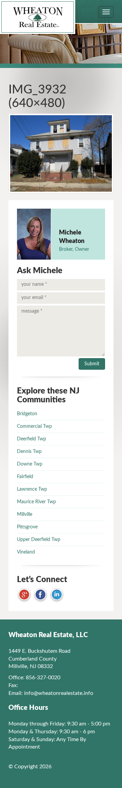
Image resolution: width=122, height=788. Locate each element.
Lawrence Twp (32, 489)
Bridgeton (27, 413)
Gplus (24, 595)
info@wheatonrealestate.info (58, 693)
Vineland (26, 552)
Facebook (40, 595)
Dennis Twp (29, 451)
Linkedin (56, 595)
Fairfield (25, 476)
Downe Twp (29, 464)
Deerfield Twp (31, 439)
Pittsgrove (27, 527)
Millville (24, 514)
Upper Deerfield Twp (38, 539)
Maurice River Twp (36, 502)
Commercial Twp (34, 426)
